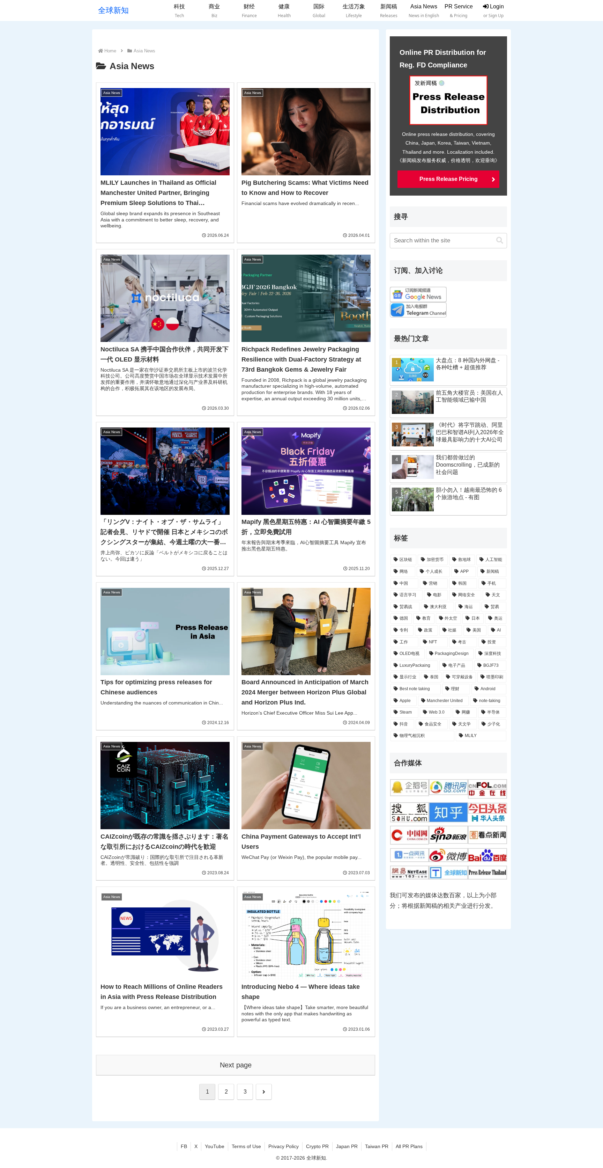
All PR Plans (409, 1146)
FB (184, 1146)
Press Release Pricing (448, 179)
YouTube (214, 1146)
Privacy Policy (283, 1146)
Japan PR (347, 1146)
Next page (236, 1065)
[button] (499, 240)
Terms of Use (246, 1146)
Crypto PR (317, 1146)
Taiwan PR (376, 1146)
